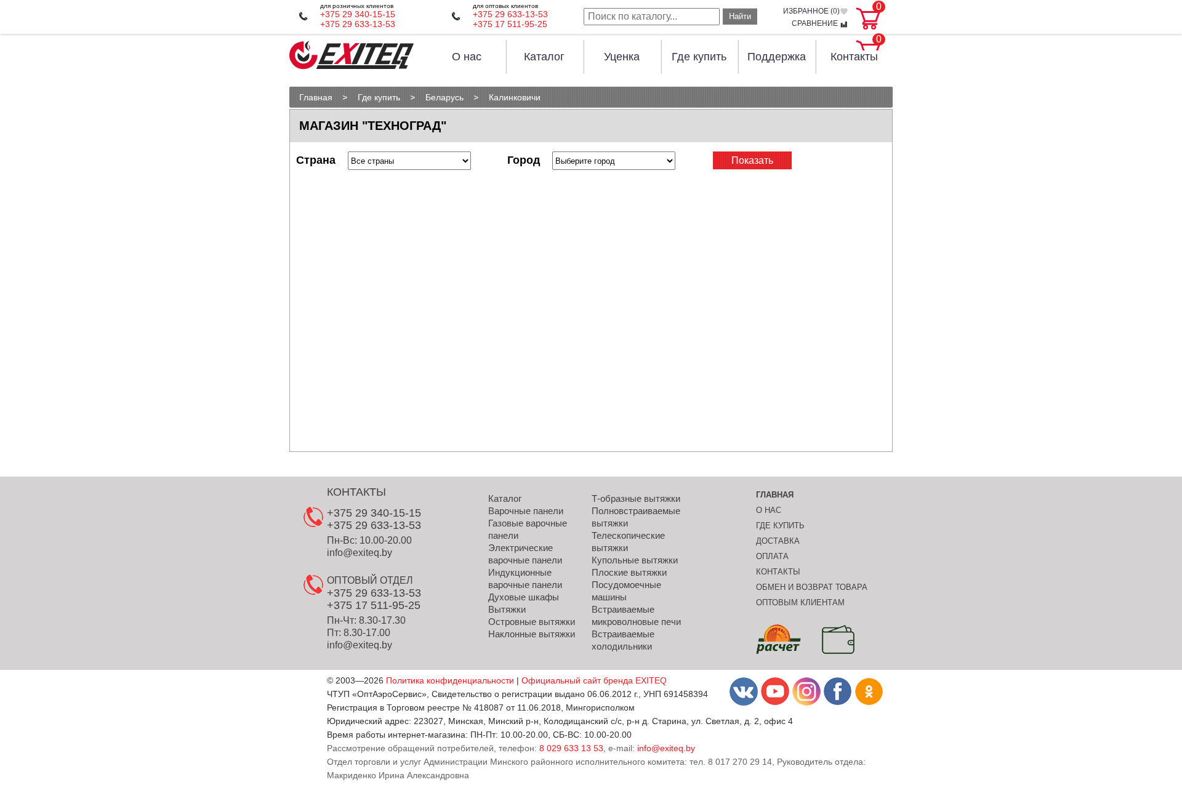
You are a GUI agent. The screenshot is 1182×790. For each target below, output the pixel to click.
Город (523, 160)
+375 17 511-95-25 (510, 24)
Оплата (772, 556)
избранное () (811, 11)
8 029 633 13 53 (571, 748)
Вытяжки (507, 609)
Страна (316, 160)
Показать (752, 160)
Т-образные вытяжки (636, 498)
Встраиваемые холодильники (623, 640)
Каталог (544, 56)
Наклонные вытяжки (531, 634)
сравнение (816, 24)
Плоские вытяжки (629, 572)
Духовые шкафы (523, 597)
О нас (466, 56)
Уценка (622, 56)
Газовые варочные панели (527, 529)
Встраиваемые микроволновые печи (636, 615)
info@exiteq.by (359, 552)
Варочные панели (525, 511)
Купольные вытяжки (635, 560)
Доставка (778, 541)
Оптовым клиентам (800, 603)
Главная (775, 495)
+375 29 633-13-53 (357, 24)
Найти (740, 16)
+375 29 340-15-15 (357, 14)
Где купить (699, 56)
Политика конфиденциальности (450, 680)
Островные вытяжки (531, 621)
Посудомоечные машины (626, 590)
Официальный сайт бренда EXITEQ (594, 680)
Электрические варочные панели (525, 553)
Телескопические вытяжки (628, 541)
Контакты (854, 56)
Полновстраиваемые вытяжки (636, 517)
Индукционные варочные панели (525, 578)
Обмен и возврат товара (811, 587)
